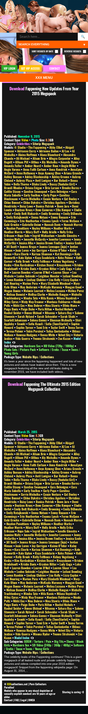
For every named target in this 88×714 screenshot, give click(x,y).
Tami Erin (42, 327)
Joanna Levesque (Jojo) (53, 246)
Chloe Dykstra (32, 202)
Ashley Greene (61, 176)
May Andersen (29, 287)
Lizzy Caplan (71, 279)
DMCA (31, 700)
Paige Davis (11, 309)
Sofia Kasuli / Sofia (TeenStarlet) (48, 323)
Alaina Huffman (28, 154)
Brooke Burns (71, 187)
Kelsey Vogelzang (64, 261)
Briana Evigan (34, 187)
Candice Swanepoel (36, 191)
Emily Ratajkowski (17, 217)
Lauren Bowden (22, 272)
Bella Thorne (22, 184)
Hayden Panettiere (18, 228)
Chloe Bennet (12, 202)
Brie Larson (52, 187)
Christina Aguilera (54, 202)
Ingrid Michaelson (43, 235)
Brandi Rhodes (13, 187)
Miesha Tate (31, 298)
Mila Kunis (47, 298)
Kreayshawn (64, 265)
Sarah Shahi (68, 316)
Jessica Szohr (74, 243)
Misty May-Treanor (32, 301)
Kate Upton (25, 257)
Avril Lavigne (43, 180)
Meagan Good (73, 287)
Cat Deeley (71, 198)
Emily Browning (51, 213)
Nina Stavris (52, 305)
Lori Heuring (12, 283)
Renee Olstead (33, 312)
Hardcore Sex (32, 346)
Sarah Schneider (47, 316)
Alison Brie (40, 158)
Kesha (8, 265)
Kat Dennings (63, 254)
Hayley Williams (42, 228)
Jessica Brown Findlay (50, 243)
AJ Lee (66, 151)
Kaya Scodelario (45, 257)
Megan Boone (12, 290)
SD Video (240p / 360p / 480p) (51, 645)
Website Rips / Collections (38, 357)
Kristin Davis (29, 268)
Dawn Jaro (63, 206)
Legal (24, 700)
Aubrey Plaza (24, 180)
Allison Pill (22, 162)
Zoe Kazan (64, 338)
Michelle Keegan (58, 294)
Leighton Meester (49, 276)
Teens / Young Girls (37, 648)
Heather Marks (63, 228)
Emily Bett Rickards (26, 213)
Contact (8, 700)
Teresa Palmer (15, 331)
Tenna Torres (75, 327)
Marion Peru (31, 283)
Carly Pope (50, 195)
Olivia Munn (70, 305)
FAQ (17, 700)
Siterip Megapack (43, 143)
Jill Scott (12, 246)
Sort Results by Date (43, 51)
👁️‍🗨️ (14, 342)
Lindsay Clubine (36, 279)
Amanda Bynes (69, 162)
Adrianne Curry (27, 151)
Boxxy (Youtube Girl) (63, 184)
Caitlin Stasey (12, 191)
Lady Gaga (66, 268)
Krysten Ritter (48, 268)
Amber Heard (33, 165)
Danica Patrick (45, 206)
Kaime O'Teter (59, 250)
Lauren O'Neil (42, 272)
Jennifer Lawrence (60, 239)
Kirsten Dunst (45, 265)
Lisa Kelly (55, 279)
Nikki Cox (19, 305)
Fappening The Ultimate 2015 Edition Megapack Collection (52, 386)
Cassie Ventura (52, 198)
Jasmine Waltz (12, 239)
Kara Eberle (21, 254)
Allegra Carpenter (60, 158)
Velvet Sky (64, 334)
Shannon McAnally (61, 320)
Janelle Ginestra (68, 235)
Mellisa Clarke (37, 294)
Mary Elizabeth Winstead (56, 283)
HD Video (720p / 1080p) (59, 346)
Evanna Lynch (50, 221)
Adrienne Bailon (49, 151)
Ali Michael (23, 158)
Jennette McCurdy (35, 239)
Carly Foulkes (32, 195)
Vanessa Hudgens (27, 334)
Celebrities (23, 143)
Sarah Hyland (26, 316)
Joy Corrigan (40, 250)
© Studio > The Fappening (30, 147)
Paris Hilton (45, 309)
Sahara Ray (65, 312)
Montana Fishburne (59, 301)
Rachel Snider (13, 312)
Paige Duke (28, 309)
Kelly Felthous (42, 261)
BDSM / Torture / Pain (38, 641)
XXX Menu (44, 77)
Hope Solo (23, 235)
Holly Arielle (50, 232)
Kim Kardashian (24, 265)
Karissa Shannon (42, 254)
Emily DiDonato (72, 213)
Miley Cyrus (11, 301)
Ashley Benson (13, 176)
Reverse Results (73, 51)
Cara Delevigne (59, 191)
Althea (35, 162)
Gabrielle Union (32, 224)
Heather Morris (13, 232)
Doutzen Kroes (24, 210)
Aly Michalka (50, 162)
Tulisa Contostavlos (58, 331)
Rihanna (50, 312)
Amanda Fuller (13, 165)
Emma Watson (40, 217)
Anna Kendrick (58, 169)
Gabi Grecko (12, 224)
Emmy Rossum (60, 217)
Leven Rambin (15, 279)
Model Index (21, 637)
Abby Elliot (56, 147)
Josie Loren (22, 250)
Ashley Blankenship (37, 176)
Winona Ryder (42, 634)
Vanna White (48, 334)
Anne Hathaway (26, 173)
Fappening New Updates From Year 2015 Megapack (52, 90)
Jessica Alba (26, 243)
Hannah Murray (73, 224)
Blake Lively (39, 184)
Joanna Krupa (28, 246)
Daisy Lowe (27, 206)
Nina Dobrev (35, 305)
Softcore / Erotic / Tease (54, 349)
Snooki (21, 323)
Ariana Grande (73, 173)
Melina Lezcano (56, 290)
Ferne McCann (71, 221)
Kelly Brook (23, 261)
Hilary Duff (33, 232)
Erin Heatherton (30, 221)
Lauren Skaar (61, 272)
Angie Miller (69, 165)
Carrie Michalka (31, 198)
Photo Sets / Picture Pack (20, 349)
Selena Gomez (38, 320)
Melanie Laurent (34, 290)
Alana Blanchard (50, 154)
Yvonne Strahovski (44, 338)
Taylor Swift (58, 327)
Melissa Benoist (16, 294)
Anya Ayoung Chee (50, 173)
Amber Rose (51, 165)
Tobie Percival (35, 331)
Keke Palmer (66, 257)
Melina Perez (76, 290)
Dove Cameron (44, 210)
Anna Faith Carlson (35, 169)
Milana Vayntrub (67, 298)
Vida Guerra (23, 338)
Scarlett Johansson (16, 320)
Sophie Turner (25, 327)
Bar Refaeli (61, 180)
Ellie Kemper (64, 210)
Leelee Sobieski (26, 276)
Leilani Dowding (72, 276)
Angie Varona (12, 169)
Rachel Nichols (64, 309)
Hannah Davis (52, 224)
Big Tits (59, 641)
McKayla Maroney (51, 287)
